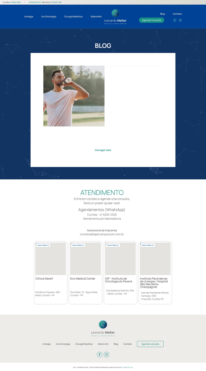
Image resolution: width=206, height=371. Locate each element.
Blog (162, 13)
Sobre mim (96, 16)
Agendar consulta (150, 343)
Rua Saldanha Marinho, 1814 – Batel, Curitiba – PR (120, 292)
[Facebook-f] (174, 20)
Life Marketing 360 (127, 367)
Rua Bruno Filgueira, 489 (47, 292)
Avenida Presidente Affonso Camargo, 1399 (155, 294)
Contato (177, 13)
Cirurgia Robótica (73, 16)
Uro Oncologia (48, 16)
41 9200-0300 (15, 2)
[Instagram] (180, 20)
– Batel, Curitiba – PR (48, 294)
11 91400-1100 (56, 2)
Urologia (28, 16)
